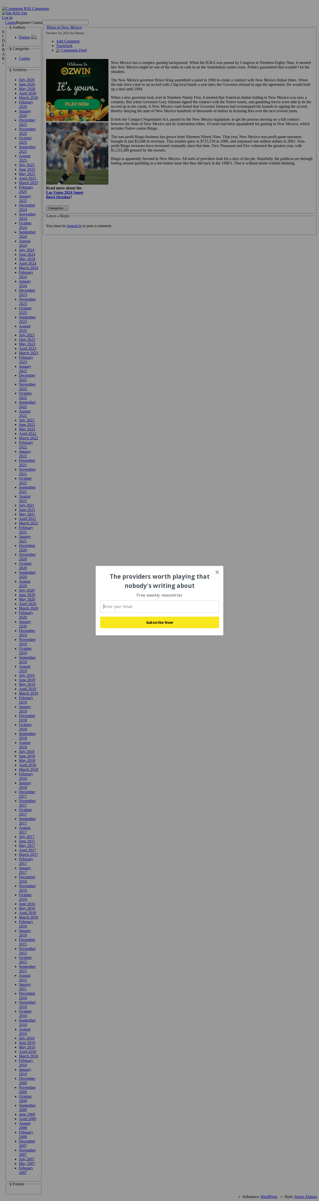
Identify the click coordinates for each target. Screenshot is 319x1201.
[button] (159, 581)
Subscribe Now (159, 622)
